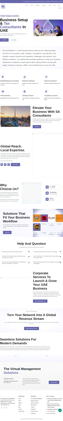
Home (26, 5)
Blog (54, 5)
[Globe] (1, 164)
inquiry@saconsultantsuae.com (11, 381)
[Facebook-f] (1, 408)
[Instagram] (8, 164)
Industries (37, 5)
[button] (44, 5)
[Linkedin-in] (5, 164)
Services (43, 5)
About (31, 5)
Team (50, 5)
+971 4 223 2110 (7, 382)
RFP (59, 5)
